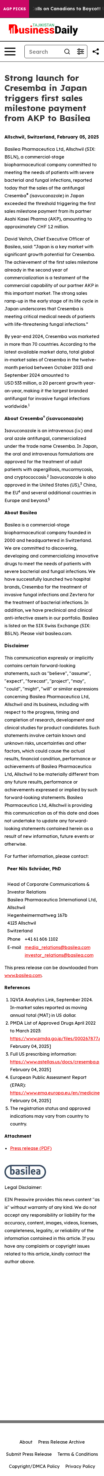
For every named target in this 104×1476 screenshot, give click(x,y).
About (25, 1442)
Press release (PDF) (31, 1148)
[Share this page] (96, 51)
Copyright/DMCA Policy (34, 1466)
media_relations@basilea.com (57, 947)
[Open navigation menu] (10, 51)
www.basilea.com (23, 975)
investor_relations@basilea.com (59, 955)
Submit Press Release (29, 1454)
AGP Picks (14, 8)
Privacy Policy (80, 1466)
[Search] (67, 51)
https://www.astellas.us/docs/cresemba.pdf (57, 1062)
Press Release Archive (61, 1442)
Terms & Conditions (77, 1454)
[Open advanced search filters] (80, 51)
